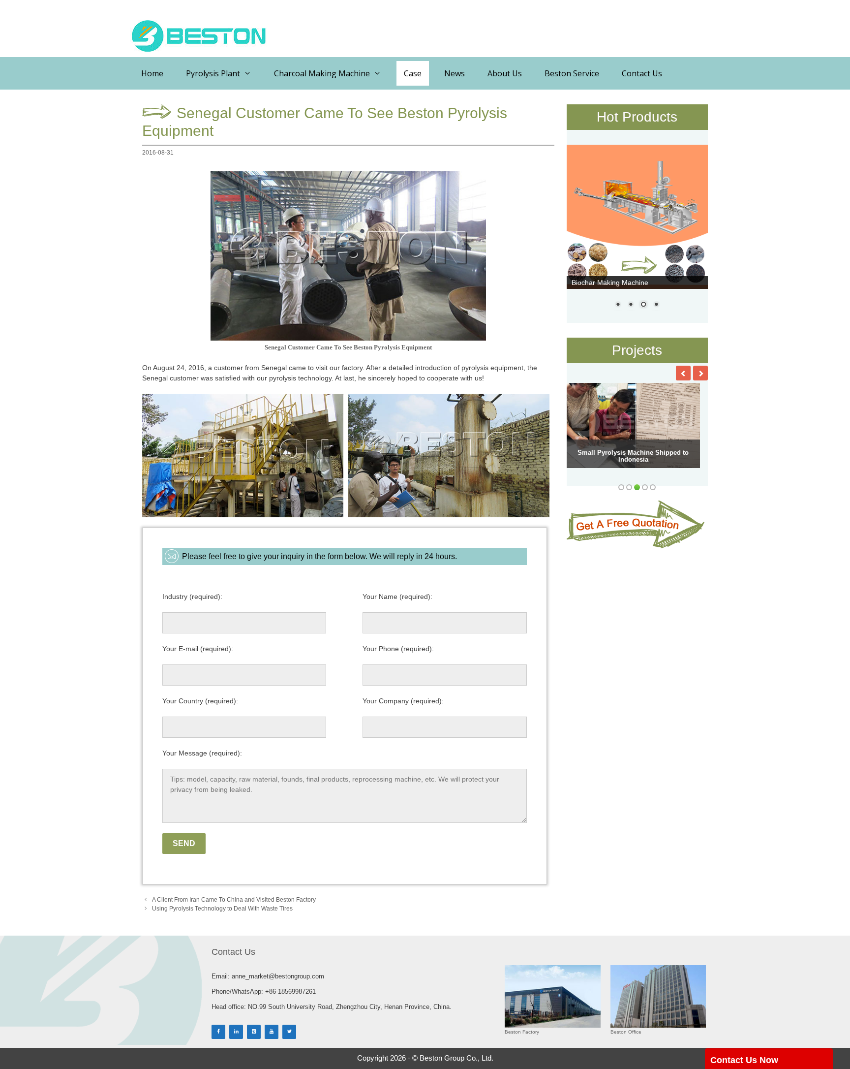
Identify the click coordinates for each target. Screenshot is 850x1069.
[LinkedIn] (236, 1032)
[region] (637, 232)
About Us (504, 73)
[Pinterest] (254, 1032)
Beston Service (572, 73)
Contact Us (642, 73)
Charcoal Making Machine (322, 73)
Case (413, 73)
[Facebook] (218, 1032)
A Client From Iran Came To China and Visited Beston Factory (234, 899)
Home (152, 73)
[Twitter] (289, 1032)
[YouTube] (271, 1032)
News (454, 73)
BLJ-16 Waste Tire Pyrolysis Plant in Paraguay (633, 456)
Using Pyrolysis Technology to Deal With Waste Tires (222, 908)
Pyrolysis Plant (213, 73)
